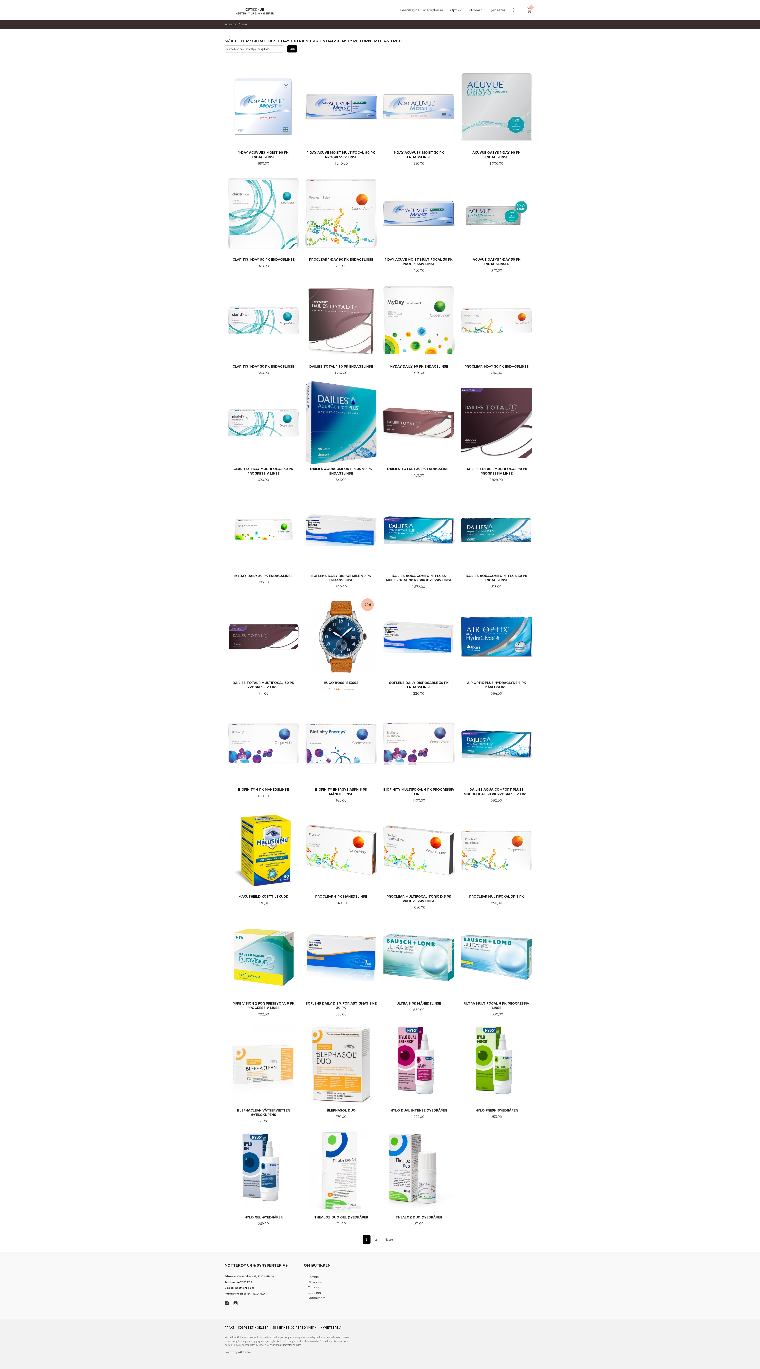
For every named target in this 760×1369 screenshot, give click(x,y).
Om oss (313, 1287)
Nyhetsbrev (330, 1327)
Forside (313, 1277)
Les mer (260, 1345)
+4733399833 (244, 1282)
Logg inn (314, 1293)
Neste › (389, 1239)
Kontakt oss (316, 1298)
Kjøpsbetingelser (253, 1327)
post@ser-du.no (245, 1288)
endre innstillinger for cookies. (286, 1345)
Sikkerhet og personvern (294, 1327)
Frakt (229, 1327)
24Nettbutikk (244, 1352)
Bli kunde (315, 1282)
